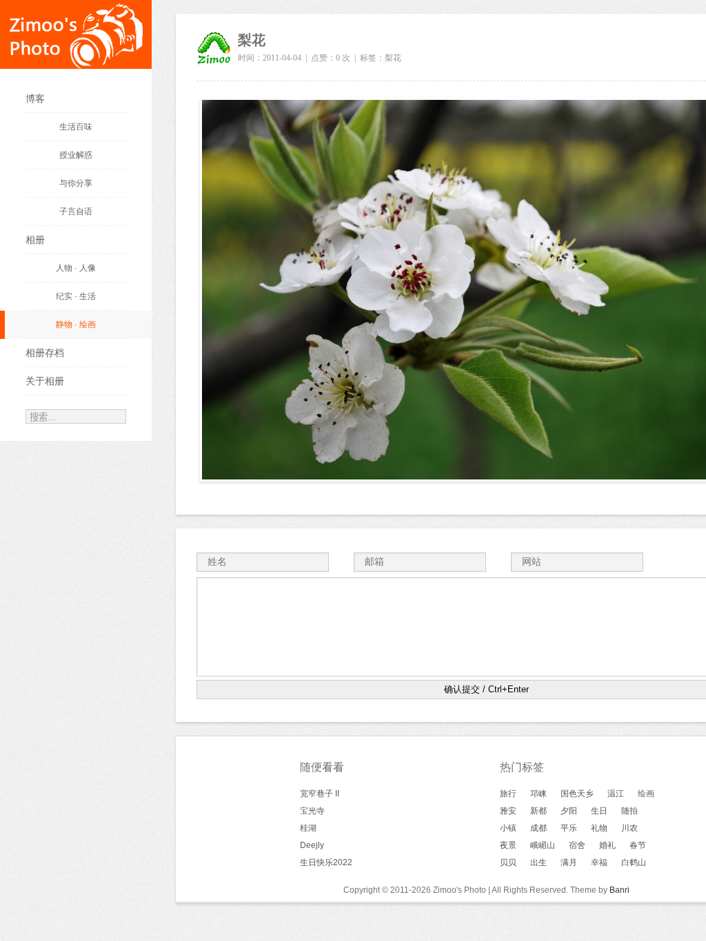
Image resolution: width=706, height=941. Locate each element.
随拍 (629, 811)
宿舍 (577, 845)
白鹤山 (633, 862)
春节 (637, 845)
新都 (538, 811)
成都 (538, 828)
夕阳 (569, 811)
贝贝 (508, 862)
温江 (615, 793)
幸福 (599, 862)
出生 (538, 862)
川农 (629, 828)
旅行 (508, 793)
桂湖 (308, 828)
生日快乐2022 (326, 862)
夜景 (508, 845)
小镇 (508, 828)
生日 (599, 811)
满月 (569, 862)
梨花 (393, 58)
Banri (619, 890)
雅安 (508, 811)
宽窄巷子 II (319, 793)
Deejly (312, 845)
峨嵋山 (542, 845)
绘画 (646, 793)
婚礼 (607, 845)
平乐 (569, 828)
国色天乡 (577, 793)
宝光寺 (312, 811)
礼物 (599, 828)
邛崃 (538, 793)
